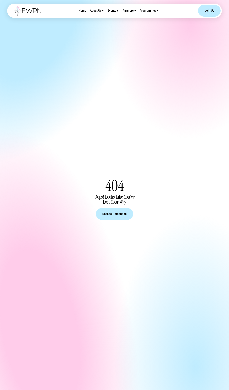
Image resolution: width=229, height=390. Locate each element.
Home (82, 10)
